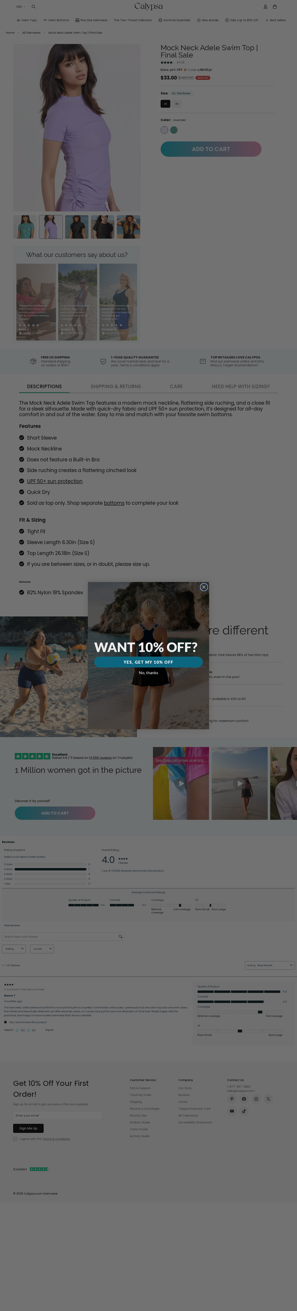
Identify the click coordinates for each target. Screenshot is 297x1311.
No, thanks (148, 673)
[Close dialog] (203, 587)
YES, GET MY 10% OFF (148, 662)
